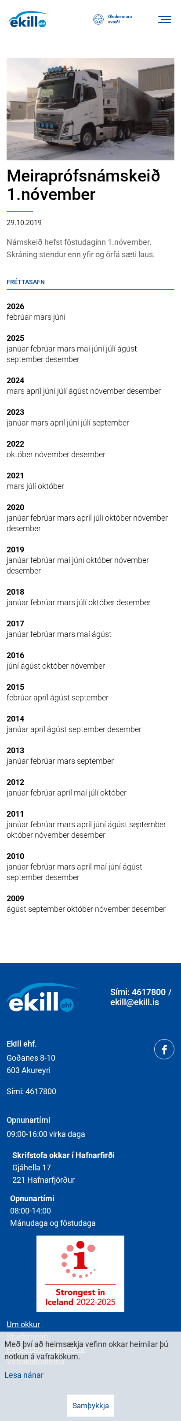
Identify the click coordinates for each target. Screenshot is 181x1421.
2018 (15, 591)
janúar (18, 348)
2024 (15, 380)
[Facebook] (164, 1049)
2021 (15, 475)
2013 (15, 750)
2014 (15, 718)
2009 (15, 898)
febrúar (20, 317)
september (26, 359)
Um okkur (23, 1324)
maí (84, 348)
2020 (15, 507)
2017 (15, 623)
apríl (34, 391)
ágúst (127, 348)
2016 (15, 655)
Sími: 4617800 (138, 992)
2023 (15, 412)
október (21, 454)
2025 (15, 338)
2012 (15, 782)
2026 (15, 306)
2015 (15, 687)
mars (43, 317)
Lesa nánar (23, 1375)
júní (59, 317)
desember (62, 359)
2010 (15, 856)
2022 (15, 443)
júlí (111, 348)
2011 (15, 813)
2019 (15, 549)
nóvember (108, 391)
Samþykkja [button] (90, 1405)
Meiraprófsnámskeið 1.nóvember (83, 185)
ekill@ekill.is (134, 1002)
